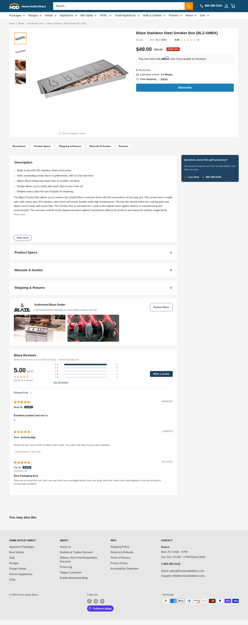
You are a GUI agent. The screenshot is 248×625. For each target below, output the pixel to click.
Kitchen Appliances (20, 574)
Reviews (123, 146)
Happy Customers (70, 572)
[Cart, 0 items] (235, 6)
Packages (15, 15)
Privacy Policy (119, 563)
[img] (22, 402)
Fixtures (173, 15)
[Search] (189, 6)
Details (164, 79)
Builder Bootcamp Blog (74, 577)
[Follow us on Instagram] (95, 601)
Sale (202, 15)
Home (12, 23)
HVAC (104, 15)
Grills (12, 579)
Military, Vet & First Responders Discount (78, 559)
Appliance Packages (21, 546)
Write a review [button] (161, 374)
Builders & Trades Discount (76, 552)
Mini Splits (86, 15)
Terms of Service (120, 557)
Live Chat (193, 177)
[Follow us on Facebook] (89, 601)
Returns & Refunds (122, 552)
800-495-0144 (213, 177)
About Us (65, 546)
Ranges (33, 15)
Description (19, 146)
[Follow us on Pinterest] (102, 601)
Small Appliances (125, 15)
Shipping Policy (120, 546)
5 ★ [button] (57, 364)
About (189, 15)
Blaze (21, 23)
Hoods (49, 15)
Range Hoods (17, 568)
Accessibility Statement (124, 568)
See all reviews (60, 382)
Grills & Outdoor (152, 15)
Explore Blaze (161, 307)
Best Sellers (16, 552)
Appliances (66, 15)
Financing (66, 567)
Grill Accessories (35, 23)
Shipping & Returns (70, 146)
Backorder (185, 87)
